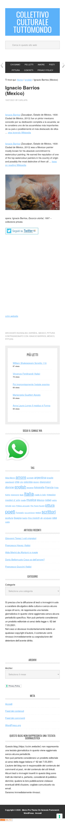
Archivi (8, 668)
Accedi (8, 703)
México (50, 336)
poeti (10, 511)
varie (7, 521)
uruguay (47, 517)
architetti (30, 478)
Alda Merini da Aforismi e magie (21, 552)
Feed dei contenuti (14, 711)
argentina (40, 477)
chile (17, 481)
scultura (9, 517)
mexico (42, 333)
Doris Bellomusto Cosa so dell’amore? (25, 559)
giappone (15, 494)
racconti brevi (29, 512)
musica (31, 500)
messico (51, 494)
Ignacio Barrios (12, 114)
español (33, 333)
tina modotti (34, 517)
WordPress (29, 813)
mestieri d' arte (12, 500)
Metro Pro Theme (30, 810)
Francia (49, 487)
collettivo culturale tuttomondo (32, 22)
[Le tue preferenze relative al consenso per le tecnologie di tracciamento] (59, 816)
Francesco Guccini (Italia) (18, 566)
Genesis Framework (50, 810)
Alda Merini (10, 477)
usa (54, 518)
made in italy (40, 494)
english (23, 333)
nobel (48, 500)
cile (21, 482)
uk (41, 517)
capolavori (9, 481)
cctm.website (11, 316)
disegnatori (45, 481)
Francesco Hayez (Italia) (17, 545)
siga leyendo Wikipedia (19, 132)
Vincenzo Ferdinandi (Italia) (26, 373)
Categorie (10, 584)
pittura (51, 333)
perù (13, 506)
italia (29, 493)
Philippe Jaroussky (23, 506)
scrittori (49, 511)
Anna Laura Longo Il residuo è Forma (31, 405)
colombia (28, 481)
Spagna (18, 517)
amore (21, 477)
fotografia (39, 487)
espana (30, 487)
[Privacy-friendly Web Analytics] (6, 820)
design (36, 482)
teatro (24, 517)
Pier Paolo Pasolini (37, 505)
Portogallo (20, 512)
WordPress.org (13, 725)
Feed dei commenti (15, 718)
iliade (22, 494)
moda (23, 500)
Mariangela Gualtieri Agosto (27, 394)
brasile (50, 477)
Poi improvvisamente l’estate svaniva (31, 384)
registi (38, 512)
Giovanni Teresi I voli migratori (20, 538)
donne (9, 487)
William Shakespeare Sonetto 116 (30, 363)
